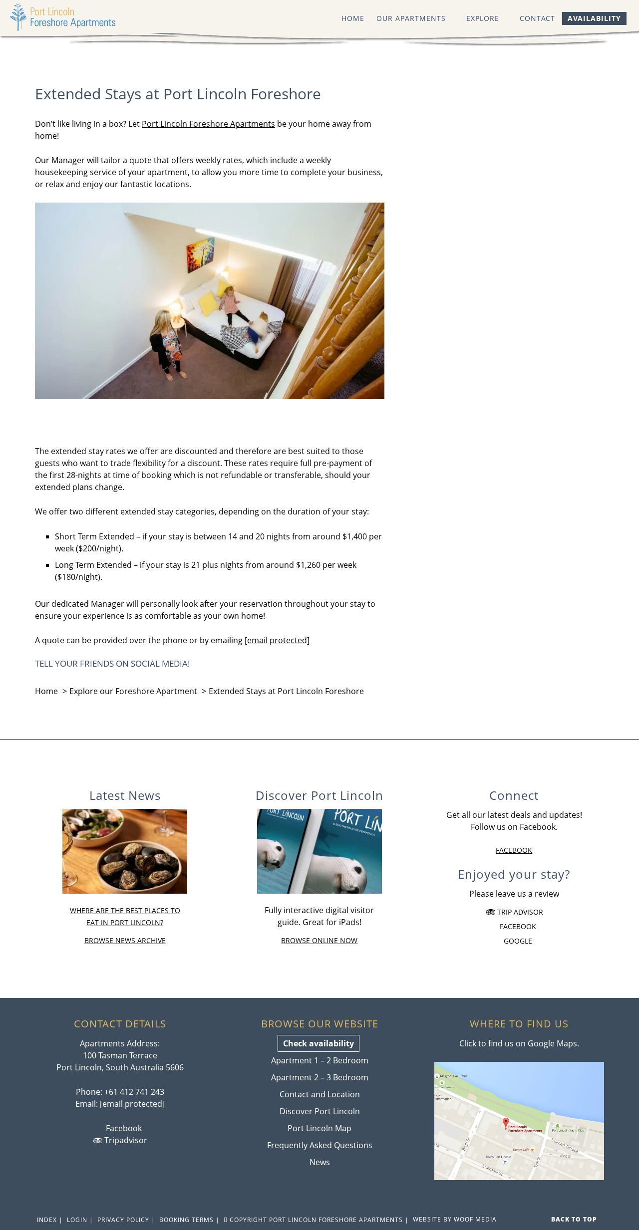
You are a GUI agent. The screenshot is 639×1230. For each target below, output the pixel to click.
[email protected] (132, 1103)
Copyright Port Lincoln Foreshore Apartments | (318, 1220)
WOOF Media (475, 1219)
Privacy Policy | (125, 1220)
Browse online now (319, 940)
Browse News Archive (125, 940)
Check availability (318, 1043)
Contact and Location (320, 1094)
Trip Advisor (519, 912)
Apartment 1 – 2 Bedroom (319, 1060)
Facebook (514, 850)
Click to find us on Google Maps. (519, 1043)
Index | (49, 1220)
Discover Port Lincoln (320, 1111)
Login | (79, 1220)
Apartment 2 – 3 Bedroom (319, 1077)
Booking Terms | (188, 1220)
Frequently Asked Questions (319, 1145)
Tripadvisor (124, 1140)
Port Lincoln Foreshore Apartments (72, 17)
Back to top (575, 1219)
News (320, 1162)
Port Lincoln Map (319, 1128)
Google (517, 941)
